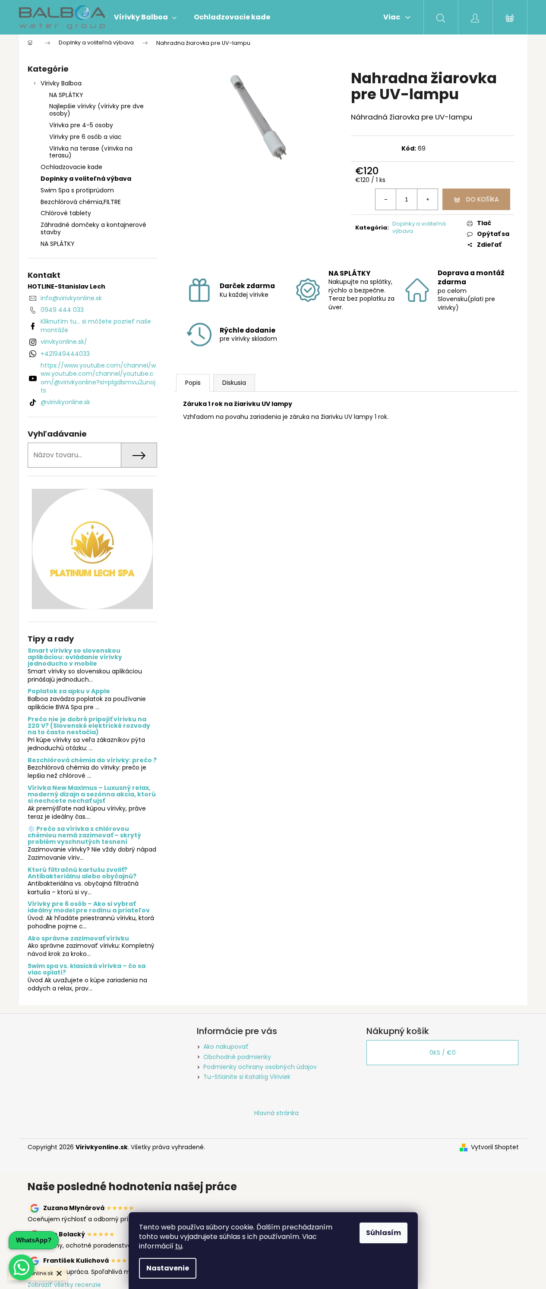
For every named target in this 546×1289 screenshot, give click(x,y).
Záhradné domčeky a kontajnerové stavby (93, 228)
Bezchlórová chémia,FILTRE (81, 202)
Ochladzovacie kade (71, 167)
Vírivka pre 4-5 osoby (81, 125)
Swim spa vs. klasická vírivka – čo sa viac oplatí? (86, 969)
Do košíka (482, 199)
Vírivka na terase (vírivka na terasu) (91, 152)
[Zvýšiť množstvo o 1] (427, 199)
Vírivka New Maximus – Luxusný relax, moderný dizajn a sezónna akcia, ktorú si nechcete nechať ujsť (92, 795)
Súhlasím (383, 1233)
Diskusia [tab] (234, 382)
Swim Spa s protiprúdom (77, 190)
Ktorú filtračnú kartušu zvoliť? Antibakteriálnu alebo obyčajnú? (82, 873)
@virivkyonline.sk (65, 402)
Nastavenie (167, 1268)
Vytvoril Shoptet (495, 1147)
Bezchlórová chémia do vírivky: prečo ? (92, 760)
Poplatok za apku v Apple (69, 691)
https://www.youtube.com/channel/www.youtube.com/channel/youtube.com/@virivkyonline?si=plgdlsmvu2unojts (98, 378)
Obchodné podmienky (237, 1057)
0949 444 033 (62, 309)
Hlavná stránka (276, 1113)
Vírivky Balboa (61, 83)
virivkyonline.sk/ (64, 341)
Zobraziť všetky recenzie (64, 1284)
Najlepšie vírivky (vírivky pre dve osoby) (96, 110)
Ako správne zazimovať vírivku (78, 938)
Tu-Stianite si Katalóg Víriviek (246, 1076)
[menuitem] (145, 17)
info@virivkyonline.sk (71, 298)
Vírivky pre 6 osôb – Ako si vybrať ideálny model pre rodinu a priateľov (89, 907)
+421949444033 (65, 353)
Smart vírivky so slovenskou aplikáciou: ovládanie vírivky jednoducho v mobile (75, 657)
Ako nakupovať (226, 1046)
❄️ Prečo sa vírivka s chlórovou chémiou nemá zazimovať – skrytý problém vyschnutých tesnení (84, 836)
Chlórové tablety (66, 213)
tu (178, 1246)
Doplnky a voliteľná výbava (86, 178)
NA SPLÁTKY (66, 95)
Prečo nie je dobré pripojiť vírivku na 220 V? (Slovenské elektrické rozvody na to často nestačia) (89, 726)
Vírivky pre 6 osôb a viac (85, 136)
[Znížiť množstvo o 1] (386, 199)
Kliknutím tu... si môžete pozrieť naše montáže (96, 325)
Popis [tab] (193, 382)
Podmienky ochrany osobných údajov (260, 1067)
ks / (442, 1052)
